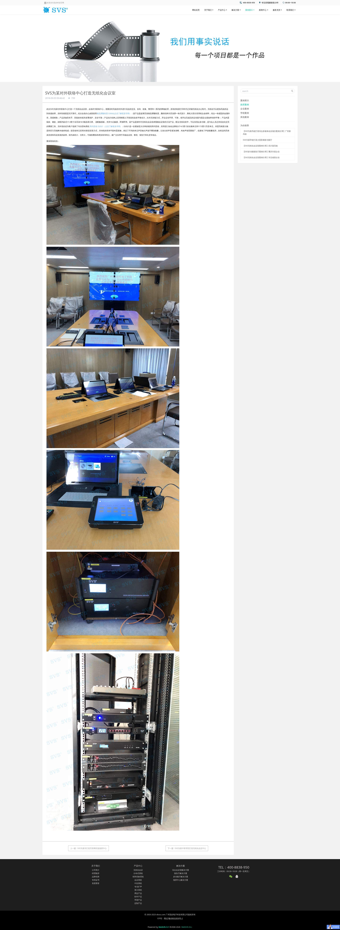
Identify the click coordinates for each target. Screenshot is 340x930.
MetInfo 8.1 (164, 927)
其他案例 (244, 117)
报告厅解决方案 (180, 873)
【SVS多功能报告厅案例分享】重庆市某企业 (261, 151)
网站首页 (196, 10)
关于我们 (208, 10)
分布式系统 (138, 873)
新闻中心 (262, 10)
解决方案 (235, 10)
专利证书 (95, 880)
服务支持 (276, 10)
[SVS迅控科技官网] (55, 9)
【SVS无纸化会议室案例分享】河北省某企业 (261, 157)
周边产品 (138, 893)
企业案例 (244, 108)
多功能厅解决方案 (180, 876)
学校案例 (244, 112)
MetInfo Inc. (186, 927)
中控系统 (138, 883)
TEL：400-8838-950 (233, 867)
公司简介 (95, 870)
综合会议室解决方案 (180, 870)
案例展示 (249, 10)
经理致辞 (95, 873)
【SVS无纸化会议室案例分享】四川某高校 (260, 145)
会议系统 (138, 880)
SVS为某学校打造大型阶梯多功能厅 (257, 140)
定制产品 (138, 903)
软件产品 (138, 896)
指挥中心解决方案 (180, 880)
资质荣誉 (95, 883)
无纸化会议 (138, 870)
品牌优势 (95, 876)
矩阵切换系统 (138, 876)
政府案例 (244, 104)
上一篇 (88, 848)
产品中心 (221, 10)
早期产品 (138, 900)
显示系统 (138, 890)
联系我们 (290, 10)
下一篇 (187, 848)
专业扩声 (138, 886)
